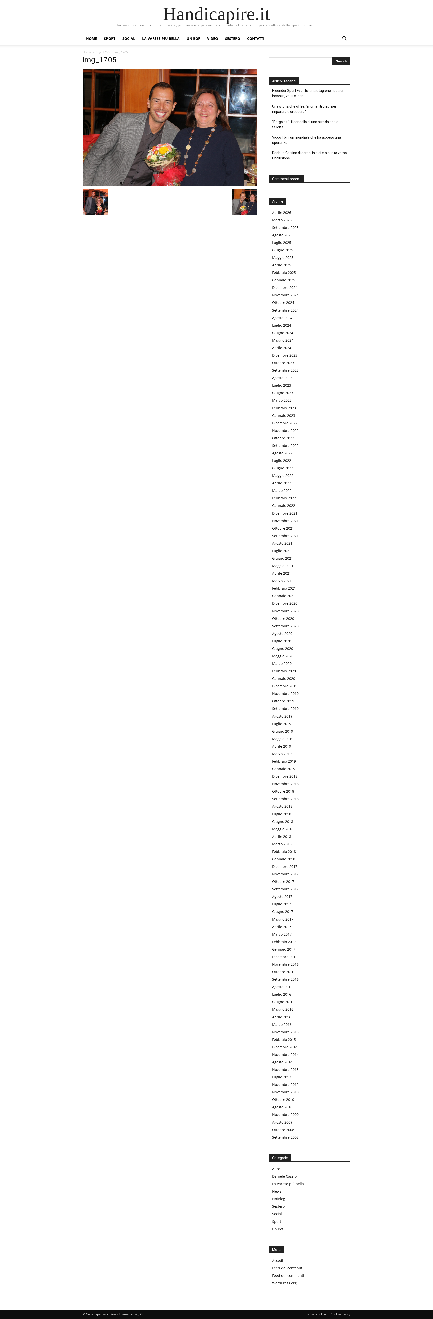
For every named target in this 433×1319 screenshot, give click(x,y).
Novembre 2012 (285, 1084)
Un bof (193, 38)
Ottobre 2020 (283, 618)
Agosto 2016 (282, 986)
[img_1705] (170, 184)
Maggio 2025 (282, 257)
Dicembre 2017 (284, 866)
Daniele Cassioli (285, 1176)
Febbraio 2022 (284, 498)
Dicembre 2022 (284, 423)
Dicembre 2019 (284, 686)
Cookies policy (340, 1314)
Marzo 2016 (282, 1024)
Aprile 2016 (281, 1016)
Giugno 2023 (282, 392)
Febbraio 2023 (284, 407)
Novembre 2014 (285, 1054)
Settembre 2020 (285, 626)
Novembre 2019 (285, 693)
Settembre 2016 (285, 979)
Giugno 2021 (282, 558)
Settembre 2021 (285, 535)
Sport (109, 38)
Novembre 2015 (285, 1032)
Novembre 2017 (285, 874)
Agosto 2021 (282, 543)
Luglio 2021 (281, 550)
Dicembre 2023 (284, 355)
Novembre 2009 (285, 1114)
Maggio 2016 (282, 1009)
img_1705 (103, 52)
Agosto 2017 (282, 896)
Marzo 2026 (282, 220)
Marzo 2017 (282, 934)
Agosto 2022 (282, 453)
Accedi (277, 1260)
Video (212, 38)
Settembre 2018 (285, 798)
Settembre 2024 (285, 310)
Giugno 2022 (282, 468)
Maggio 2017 (282, 919)
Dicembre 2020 (284, 603)
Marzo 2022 (282, 490)
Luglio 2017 (281, 904)
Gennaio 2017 (283, 949)
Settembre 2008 (285, 1137)
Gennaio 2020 (283, 678)
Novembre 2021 (285, 520)
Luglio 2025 (281, 242)
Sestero (232, 38)
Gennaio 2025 (283, 280)
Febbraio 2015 (284, 1039)
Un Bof (277, 1229)
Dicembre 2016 (284, 956)
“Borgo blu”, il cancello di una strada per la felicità (305, 124)
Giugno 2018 (282, 821)
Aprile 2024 (281, 347)
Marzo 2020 (282, 663)
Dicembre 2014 (284, 1047)
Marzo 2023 (282, 400)
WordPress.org (284, 1283)
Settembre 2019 (285, 708)
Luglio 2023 (281, 385)
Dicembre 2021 (284, 513)
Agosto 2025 (282, 235)
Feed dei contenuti (287, 1268)
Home (91, 38)
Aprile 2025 (281, 265)
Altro (276, 1168)
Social (128, 38)
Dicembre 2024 (284, 287)
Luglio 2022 (281, 460)
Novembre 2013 (285, 1069)
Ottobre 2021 (283, 528)
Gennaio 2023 (283, 415)
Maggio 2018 (282, 829)
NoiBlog (278, 1198)
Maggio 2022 (282, 475)
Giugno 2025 (282, 250)
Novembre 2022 (285, 430)
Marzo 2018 (282, 844)
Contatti (255, 38)
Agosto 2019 (282, 716)
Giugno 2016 (282, 1001)
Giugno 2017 (282, 911)
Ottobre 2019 (283, 701)
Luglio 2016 (281, 994)
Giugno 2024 (282, 332)
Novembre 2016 (285, 964)
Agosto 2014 (282, 1062)
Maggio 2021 (282, 565)
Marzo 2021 (282, 580)
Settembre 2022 (285, 445)
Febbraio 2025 (284, 272)
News (276, 1191)
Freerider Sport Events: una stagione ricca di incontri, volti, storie (307, 93)
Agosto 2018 (282, 806)
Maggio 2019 (282, 738)
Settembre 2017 (285, 889)
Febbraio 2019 (284, 761)
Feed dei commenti (288, 1275)
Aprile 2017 (281, 926)
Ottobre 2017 (283, 881)
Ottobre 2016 (283, 971)
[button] (344, 39)
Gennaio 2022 (283, 505)
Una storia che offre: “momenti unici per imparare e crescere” (304, 109)
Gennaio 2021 (283, 595)
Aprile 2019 (281, 746)
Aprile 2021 (281, 573)
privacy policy (316, 1314)
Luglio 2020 (281, 641)
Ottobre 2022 (283, 438)
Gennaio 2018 (283, 859)
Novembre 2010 (285, 1092)
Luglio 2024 (281, 325)
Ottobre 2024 (283, 302)
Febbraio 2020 (284, 671)
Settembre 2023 (285, 370)
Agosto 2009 (282, 1122)
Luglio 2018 (281, 813)
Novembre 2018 (285, 783)
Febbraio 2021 (284, 588)
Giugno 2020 (282, 648)
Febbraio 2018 (284, 851)
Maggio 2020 (282, 656)
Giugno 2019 (282, 731)
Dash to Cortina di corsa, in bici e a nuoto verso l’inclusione (309, 155)
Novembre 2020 (285, 610)
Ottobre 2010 (283, 1099)
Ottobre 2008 (283, 1129)
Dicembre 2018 (284, 776)
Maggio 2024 (282, 340)
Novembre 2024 (285, 295)
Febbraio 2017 (284, 941)
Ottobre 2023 (283, 362)
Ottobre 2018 (283, 791)
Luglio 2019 (281, 723)
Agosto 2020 (282, 633)
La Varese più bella (161, 38)
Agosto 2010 (282, 1107)
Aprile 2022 (281, 483)
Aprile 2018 (281, 836)
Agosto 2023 (282, 377)
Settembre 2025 (285, 227)
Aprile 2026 (281, 212)
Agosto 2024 (282, 317)
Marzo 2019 (282, 753)
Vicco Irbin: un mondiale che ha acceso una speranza (306, 140)
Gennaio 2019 (283, 768)
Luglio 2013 (281, 1077)
